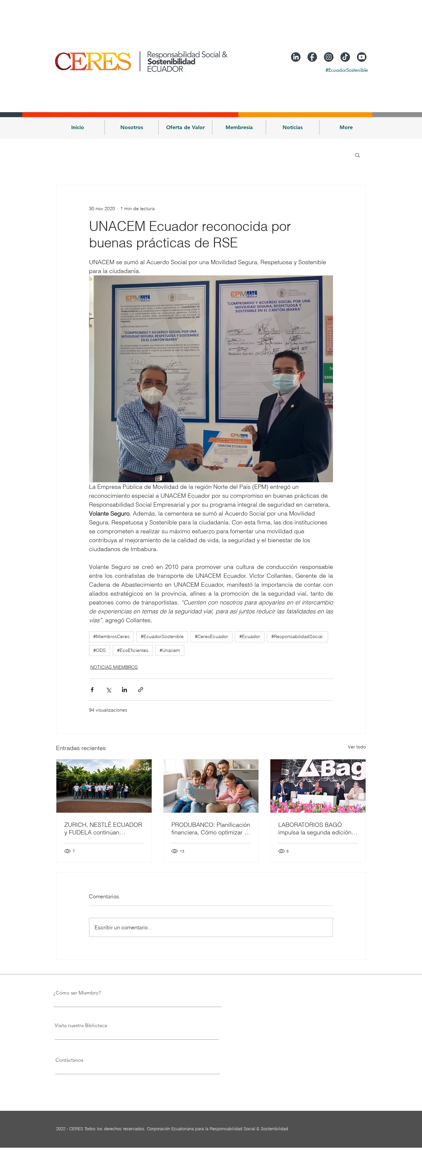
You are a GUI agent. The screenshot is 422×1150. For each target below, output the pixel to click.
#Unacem (170, 650)
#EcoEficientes (132, 650)
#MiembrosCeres (111, 636)
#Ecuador (249, 636)
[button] (131, 127)
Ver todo (357, 747)
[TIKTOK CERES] (345, 57)
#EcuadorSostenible (162, 636)
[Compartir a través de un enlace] (140, 690)
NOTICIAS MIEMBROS (114, 667)
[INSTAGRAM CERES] (329, 57)
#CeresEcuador (211, 636)
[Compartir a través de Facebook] (92, 690)
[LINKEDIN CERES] (296, 57)
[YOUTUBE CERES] (362, 57)
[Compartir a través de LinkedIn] (124, 690)
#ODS (99, 650)
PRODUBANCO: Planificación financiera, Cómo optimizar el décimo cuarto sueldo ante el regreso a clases (210, 828)
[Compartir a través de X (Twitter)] (108, 690)
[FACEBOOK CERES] (312, 57)
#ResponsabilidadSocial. (297, 636)
